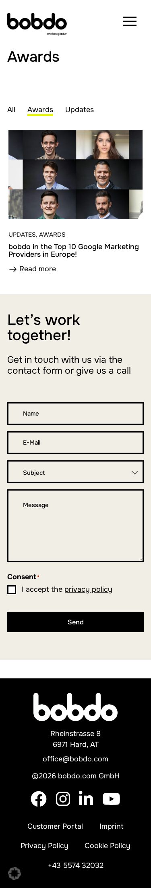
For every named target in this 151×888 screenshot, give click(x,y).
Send (76, 622)
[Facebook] (39, 804)
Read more (37, 268)
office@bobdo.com (75, 759)
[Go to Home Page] (38, 21)
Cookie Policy (107, 845)
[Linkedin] (86, 804)
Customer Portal (55, 826)
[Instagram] (63, 804)
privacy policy (88, 589)
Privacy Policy (44, 845)
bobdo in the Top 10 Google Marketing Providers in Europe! (73, 250)
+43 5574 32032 (75, 865)
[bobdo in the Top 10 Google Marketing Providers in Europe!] (75, 174)
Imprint (111, 826)
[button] (14, 873)
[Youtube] (111, 804)
